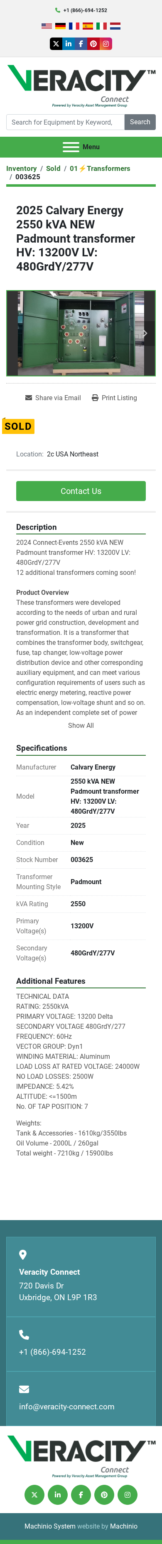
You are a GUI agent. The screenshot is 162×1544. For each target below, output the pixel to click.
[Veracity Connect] (81, 1456)
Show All (81, 725)
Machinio (123, 1526)
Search (140, 122)
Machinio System (50, 1526)
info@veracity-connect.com (67, 1406)
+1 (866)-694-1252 (85, 10)
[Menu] (71, 147)
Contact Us (81, 491)
